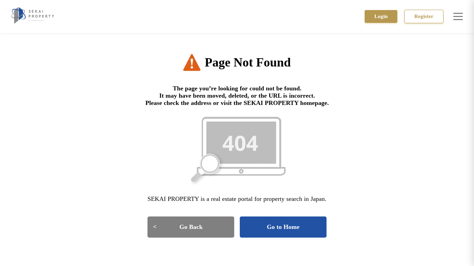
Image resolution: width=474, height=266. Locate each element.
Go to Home (283, 226)
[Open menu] (458, 16)
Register (423, 16)
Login (381, 16)
